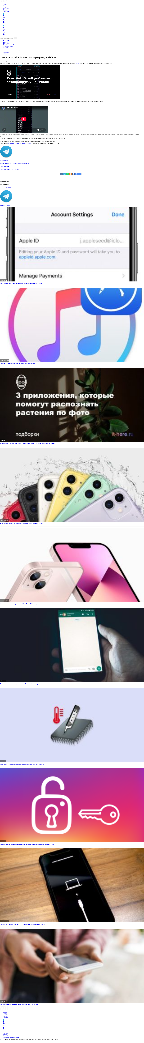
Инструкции (6, 8)
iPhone (2, 520)
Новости (5, 6)
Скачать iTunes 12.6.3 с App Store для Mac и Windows (17, 363)
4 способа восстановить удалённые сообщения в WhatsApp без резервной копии (26, 684)
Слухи (4, 7)
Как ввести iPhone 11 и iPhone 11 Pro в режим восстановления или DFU (23, 924)
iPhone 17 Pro (6, 43)
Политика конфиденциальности (11, 1037)
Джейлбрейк (6, 52)
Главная (5, 4)
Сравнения (6, 11)
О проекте (5, 1031)
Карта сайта (6, 1035)
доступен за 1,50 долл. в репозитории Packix (19, 143)
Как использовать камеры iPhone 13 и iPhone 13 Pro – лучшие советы (23, 604)
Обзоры (5, 1013)
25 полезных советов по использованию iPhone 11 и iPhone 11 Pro (21, 523)
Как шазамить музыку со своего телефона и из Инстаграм (19, 1004)
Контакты (5, 1033)
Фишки (5, 10)
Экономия (5, 1017)
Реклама (5, 1034)
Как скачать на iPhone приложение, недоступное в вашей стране (21, 283)
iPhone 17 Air (6, 40)
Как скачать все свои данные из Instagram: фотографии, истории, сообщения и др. (27, 844)
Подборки (3, 440)
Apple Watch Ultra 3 (8, 46)
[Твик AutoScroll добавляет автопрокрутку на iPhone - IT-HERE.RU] (76, 174)
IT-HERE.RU (2, 49)
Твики (4, 53)
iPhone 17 (5, 42)
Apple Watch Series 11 (8, 44)
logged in (8, 187)
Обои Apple (6, 1014)
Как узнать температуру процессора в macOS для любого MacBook (22, 764)
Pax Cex (78, 63)
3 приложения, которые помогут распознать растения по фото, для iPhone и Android (27, 443)
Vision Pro (5, 47)
